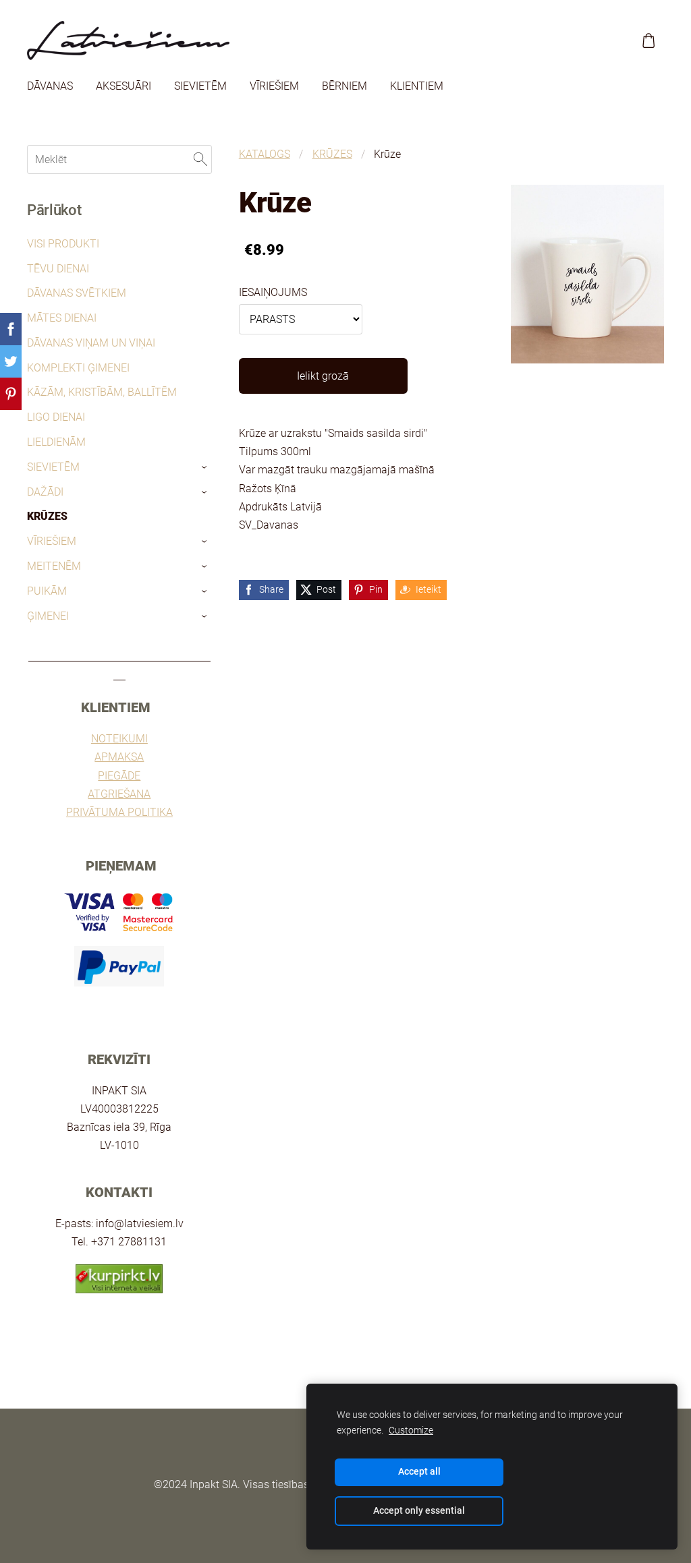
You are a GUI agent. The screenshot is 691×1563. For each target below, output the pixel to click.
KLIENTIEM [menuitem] (416, 86)
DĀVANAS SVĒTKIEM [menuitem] (76, 293)
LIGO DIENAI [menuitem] (56, 417)
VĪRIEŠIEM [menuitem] (274, 86)
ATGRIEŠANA (119, 794)
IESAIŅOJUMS (273, 292)
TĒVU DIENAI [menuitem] (58, 268)
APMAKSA (119, 756)
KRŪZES (332, 154)
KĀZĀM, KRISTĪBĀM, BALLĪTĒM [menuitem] (102, 392)
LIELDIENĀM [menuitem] (56, 442)
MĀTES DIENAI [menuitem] (61, 318)
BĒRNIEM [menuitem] (344, 86)
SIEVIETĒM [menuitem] (200, 86)
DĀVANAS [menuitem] (50, 86)
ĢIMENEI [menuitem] (48, 616)
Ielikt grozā (323, 376)
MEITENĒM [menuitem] (54, 566)
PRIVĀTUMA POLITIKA (119, 812)
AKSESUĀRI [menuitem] (123, 86)
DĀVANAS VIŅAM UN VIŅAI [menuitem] (91, 342)
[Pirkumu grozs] (649, 41)
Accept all (419, 1471)
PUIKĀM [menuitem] (47, 591)
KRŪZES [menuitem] (47, 516)
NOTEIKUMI (119, 738)
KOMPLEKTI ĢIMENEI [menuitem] (78, 367)
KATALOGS (264, 154)
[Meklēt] (200, 159)
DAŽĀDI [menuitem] (45, 491)
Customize (411, 1430)
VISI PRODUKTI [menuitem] (63, 243)
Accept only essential (419, 1510)
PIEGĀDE (119, 775)
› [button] (205, 467)
